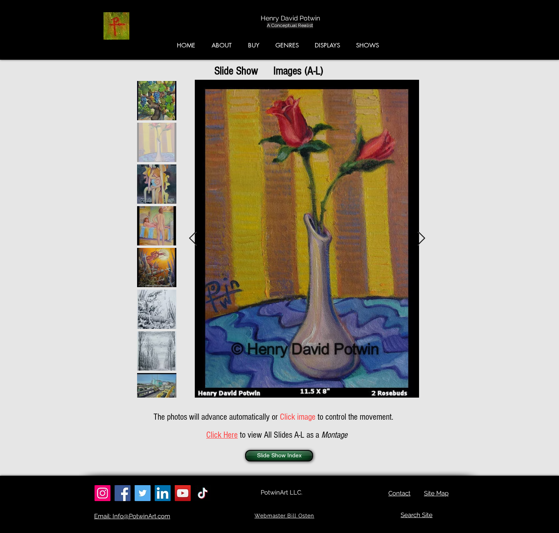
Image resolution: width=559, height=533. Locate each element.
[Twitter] (143, 493)
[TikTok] (203, 493)
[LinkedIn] (163, 493)
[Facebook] (123, 493)
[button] (520, 28)
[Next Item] (421, 238)
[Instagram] (102, 493)
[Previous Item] (192, 238)
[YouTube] (183, 493)
